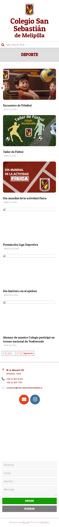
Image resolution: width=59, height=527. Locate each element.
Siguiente (28, 353)
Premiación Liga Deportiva (20, 244)
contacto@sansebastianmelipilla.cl (24, 387)
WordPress (44, 522)
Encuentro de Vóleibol (17, 105)
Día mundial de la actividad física (25, 198)
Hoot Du (26, 522)
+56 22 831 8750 (14, 379)
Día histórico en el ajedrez (20, 291)
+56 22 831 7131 (14, 382)
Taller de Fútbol (13, 152)
